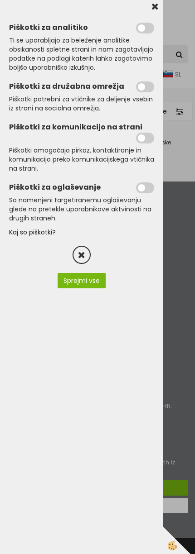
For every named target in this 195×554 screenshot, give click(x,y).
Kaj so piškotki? (32, 232)
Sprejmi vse (81, 280)
